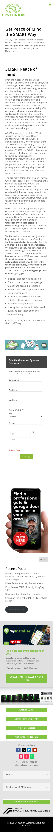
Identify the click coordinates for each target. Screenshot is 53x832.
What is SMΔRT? (26, 709)
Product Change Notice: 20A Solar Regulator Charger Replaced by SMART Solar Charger (25, 576)
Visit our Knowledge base (26, 737)
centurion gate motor (14, 45)
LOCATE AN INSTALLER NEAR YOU (26, 678)
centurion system (13, 48)
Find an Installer (16, 609)
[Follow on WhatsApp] (32, 756)
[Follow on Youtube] (34, 750)
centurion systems (30, 48)
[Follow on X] (24, 750)
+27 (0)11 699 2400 (29, 762)
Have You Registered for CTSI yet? (22, 593)
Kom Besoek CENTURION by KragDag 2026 (24, 589)
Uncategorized (11, 51)
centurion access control (33, 42)
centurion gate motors (35, 45)
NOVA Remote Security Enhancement (24, 583)
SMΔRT (9, 270)
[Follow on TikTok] (26, 756)
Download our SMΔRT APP (27, 718)
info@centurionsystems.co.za (26, 765)
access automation (27, 39)
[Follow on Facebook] (18, 750)
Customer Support (26, 728)
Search (43, 559)
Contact (9, 320)
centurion (17, 42)
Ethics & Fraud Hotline (25, 801)
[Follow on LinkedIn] (29, 750)
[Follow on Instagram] (21, 756)
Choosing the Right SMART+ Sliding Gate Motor (26, 599)
